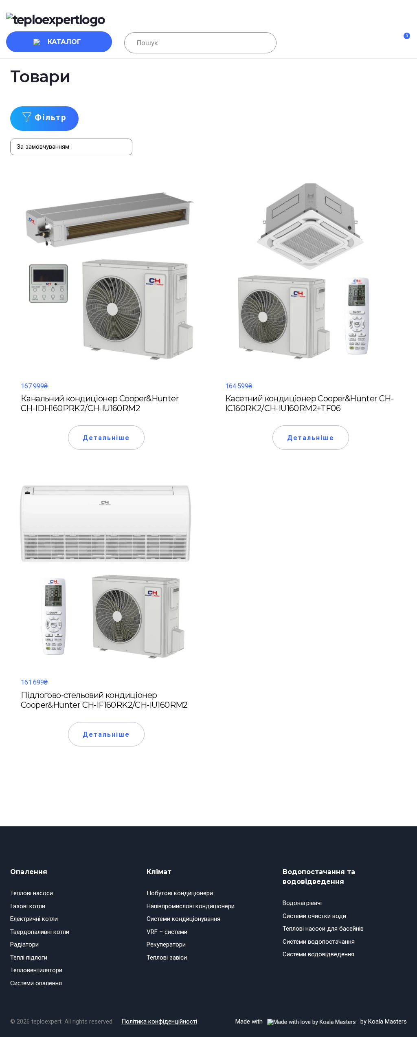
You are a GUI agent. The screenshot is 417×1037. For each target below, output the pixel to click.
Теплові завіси (167, 957)
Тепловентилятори (36, 970)
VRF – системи (167, 932)
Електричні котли (34, 919)
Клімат (159, 872)
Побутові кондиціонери (180, 893)
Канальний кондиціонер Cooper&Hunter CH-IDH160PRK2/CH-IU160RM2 (100, 403)
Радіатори (24, 944)
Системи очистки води (314, 916)
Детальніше (106, 438)
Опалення (28, 872)
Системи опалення (36, 983)
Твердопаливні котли (39, 932)
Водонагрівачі (302, 903)
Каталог (64, 42)
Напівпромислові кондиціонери (191, 906)
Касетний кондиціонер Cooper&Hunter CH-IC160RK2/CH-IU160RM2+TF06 (309, 403)
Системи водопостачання (319, 941)
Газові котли (27, 906)
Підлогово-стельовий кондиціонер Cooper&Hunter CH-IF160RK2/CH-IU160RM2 (104, 700)
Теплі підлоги (28, 957)
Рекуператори (166, 944)
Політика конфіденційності (159, 1021)
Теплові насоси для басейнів (323, 928)
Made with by (321, 1021)
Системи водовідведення (318, 954)
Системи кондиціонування (183, 919)
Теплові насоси (31, 893)
